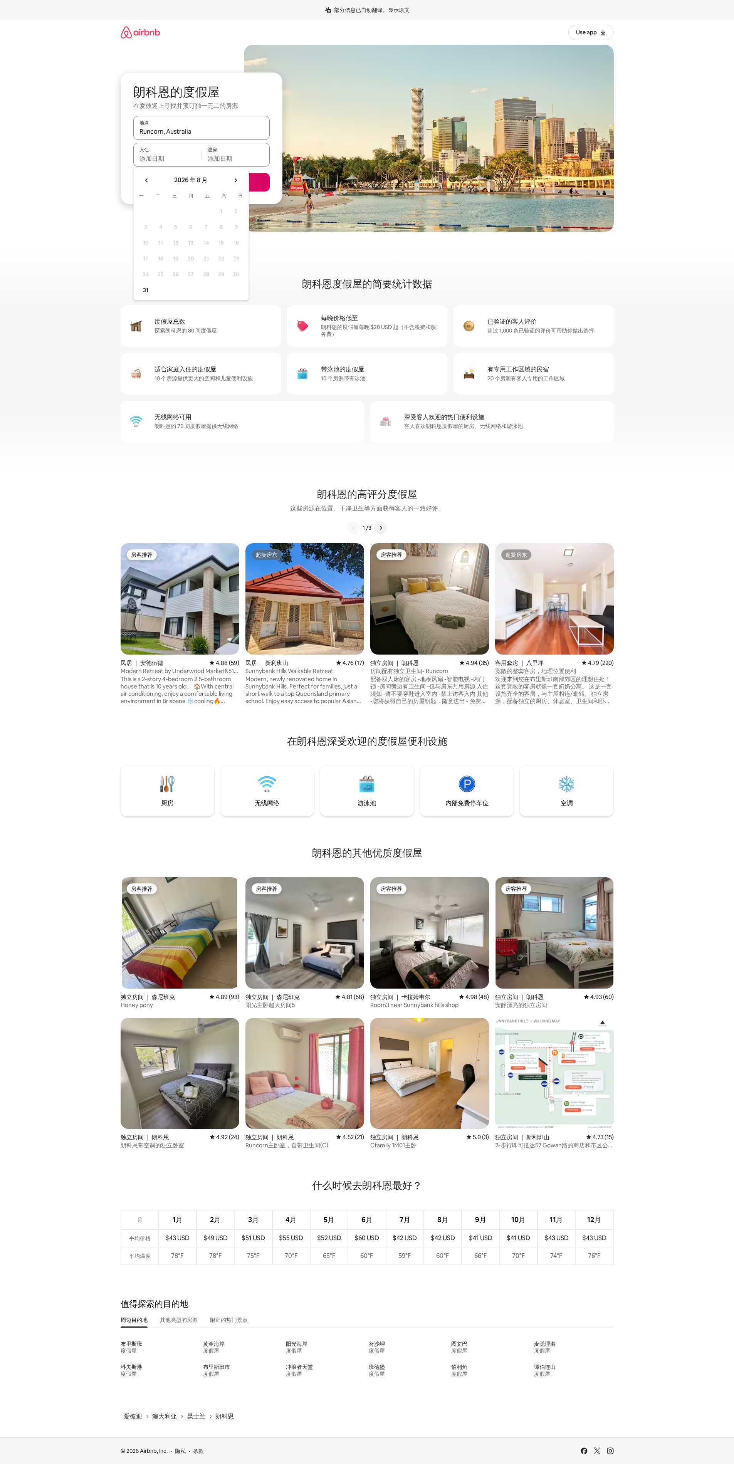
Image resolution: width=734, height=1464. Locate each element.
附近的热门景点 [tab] (229, 1319)
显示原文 (399, 10)
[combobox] (201, 131)
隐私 (180, 1450)
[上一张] (353, 528)
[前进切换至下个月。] (235, 180)
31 (145, 290)
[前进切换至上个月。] (146, 180)
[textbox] (167, 158)
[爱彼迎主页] (140, 32)
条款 (198, 1450)
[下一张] (381, 528)
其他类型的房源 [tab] (179, 1319)
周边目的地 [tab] (134, 1319)
